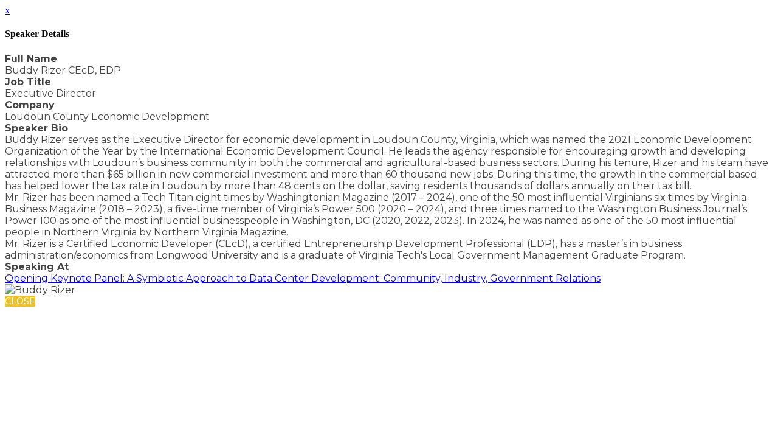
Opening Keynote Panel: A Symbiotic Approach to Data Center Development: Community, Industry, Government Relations (303, 278)
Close (20, 301)
